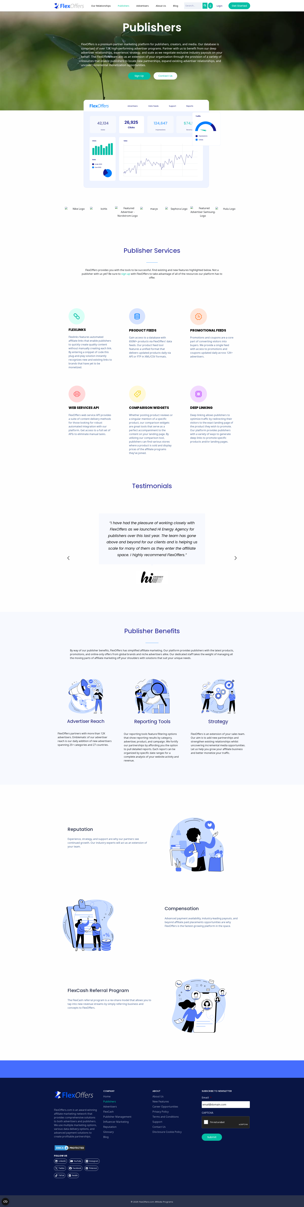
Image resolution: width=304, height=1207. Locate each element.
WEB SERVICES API (84, 407)
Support (157, 1121)
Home (107, 1096)
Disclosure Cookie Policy (167, 1132)
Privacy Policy (160, 1111)
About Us (158, 1096)
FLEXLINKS (77, 329)
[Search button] (205, 6)
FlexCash (108, 1111)
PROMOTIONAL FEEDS (208, 330)
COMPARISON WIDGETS (149, 407)
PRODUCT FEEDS (142, 330)
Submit (211, 1137)
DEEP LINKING (201, 407)
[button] (68, 558)
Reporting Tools (152, 721)
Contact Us (159, 1127)
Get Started (239, 6)
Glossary (108, 1132)
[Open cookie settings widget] (5, 1201)
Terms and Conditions (165, 1116)
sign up (125, 274)
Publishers (109, 1101)
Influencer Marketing (116, 1121)
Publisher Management (117, 1116)
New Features (160, 1101)
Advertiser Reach (85, 721)
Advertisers (110, 1106)
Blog (175, 5)
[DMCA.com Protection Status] (78, 1148)
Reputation (110, 1127)
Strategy (218, 721)
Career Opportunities (165, 1106)
